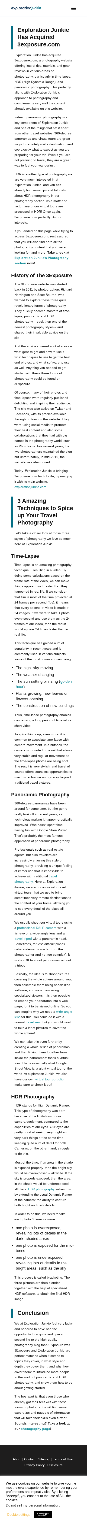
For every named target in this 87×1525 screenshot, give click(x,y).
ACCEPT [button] (43, 1514)
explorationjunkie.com (30, 487)
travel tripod (23, 938)
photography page (35, 1429)
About (17, 1459)
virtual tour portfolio (49, 1079)
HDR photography (41, 1189)
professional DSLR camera (37, 928)
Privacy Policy (34, 1465)
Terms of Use (63, 1459)
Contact (29, 1459)
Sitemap (44, 1459)
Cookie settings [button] (18, 1514)
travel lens (33, 1022)
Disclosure (55, 1465)
